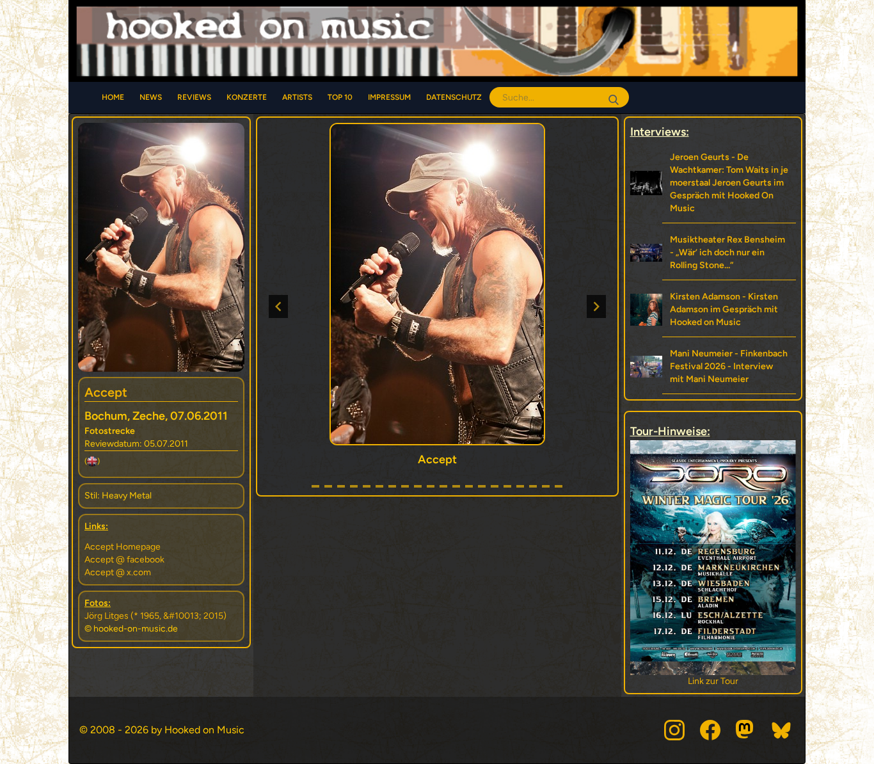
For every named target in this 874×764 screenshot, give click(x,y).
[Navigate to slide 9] (417, 486)
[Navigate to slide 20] (558, 486)
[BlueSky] (782, 730)
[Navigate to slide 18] (533, 486)
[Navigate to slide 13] (469, 486)
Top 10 (340, 97)
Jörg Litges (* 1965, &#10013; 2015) (155, 615)
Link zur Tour (713, 681)
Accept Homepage (122, 546)
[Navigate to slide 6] (379, 486)
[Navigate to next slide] (596, 306)
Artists (297, 97)
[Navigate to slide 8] (405, 486)
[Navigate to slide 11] (443, 486)
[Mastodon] (746, 730)
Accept (105, 392)
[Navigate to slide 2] (328, 486)
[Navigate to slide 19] (545, 486)
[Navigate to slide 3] (341, 486)
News (150, 97)
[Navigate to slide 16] (507, 486)
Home (113, 97)
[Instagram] (674, 730)
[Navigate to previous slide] (278, 306)
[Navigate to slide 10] (430, 486)
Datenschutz (454, 97)
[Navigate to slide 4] (353, 486)
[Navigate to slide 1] (315, 486)
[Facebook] (710, 730)
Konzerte (246, 97)
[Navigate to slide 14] (481, 486)
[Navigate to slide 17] (520, 486)
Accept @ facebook (124, 559)
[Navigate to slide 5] (366, 486)
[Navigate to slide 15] (494, 486)
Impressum (389, 97)
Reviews (194, 97)
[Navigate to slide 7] (392, 486)
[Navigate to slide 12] (456, 486)
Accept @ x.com (117, 572)
